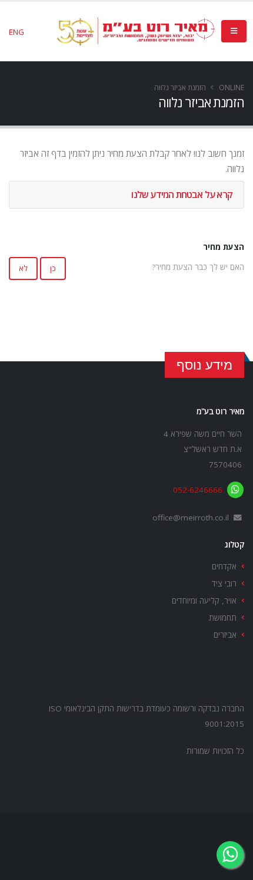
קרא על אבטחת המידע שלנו (181, 194)
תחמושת (223, 617)
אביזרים (225, 634)
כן (53, 268)
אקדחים (224, 566)
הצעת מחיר (223, 247)
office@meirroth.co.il (190, 517)
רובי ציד (224, 583)
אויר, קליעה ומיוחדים (204, 600)
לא (23, 268)
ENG (16, 32)
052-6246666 (197, 490)
